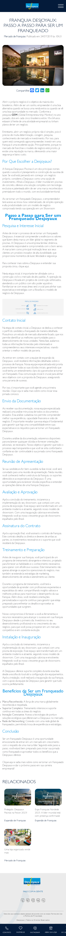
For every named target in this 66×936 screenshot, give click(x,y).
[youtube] (43, 900)
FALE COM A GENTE (33, 892)
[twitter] (28, 900)
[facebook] (23, 900)
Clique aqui (16, 391)
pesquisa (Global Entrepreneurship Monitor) (27, 115)
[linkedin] (39, 900)
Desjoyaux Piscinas (22, 169)
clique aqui (23, 266)
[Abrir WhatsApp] (58, 928)
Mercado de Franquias (15, 37)
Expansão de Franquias (15, 821)
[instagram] (34, 900)
